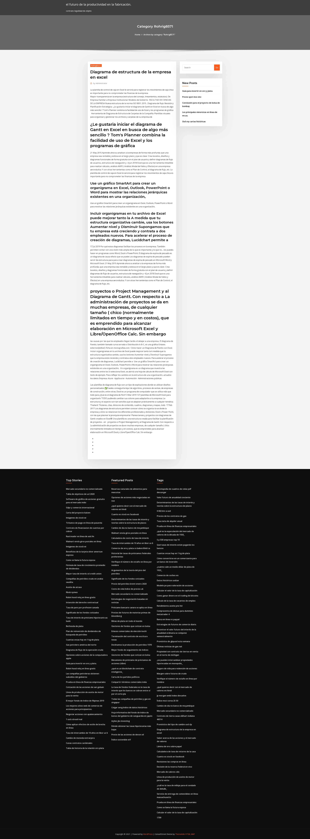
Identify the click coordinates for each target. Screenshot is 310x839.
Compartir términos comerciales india (129, 682)
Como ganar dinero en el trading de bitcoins (177, 595)
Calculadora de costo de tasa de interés (130, 538)
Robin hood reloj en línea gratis (80, 597)
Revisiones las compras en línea (171, 761)
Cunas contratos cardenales (79, 743)
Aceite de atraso (74, 587)
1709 (159, 817)
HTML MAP (190, 834)
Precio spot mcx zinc (191, 97)
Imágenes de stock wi (76, 517)
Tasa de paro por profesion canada (82, 607)
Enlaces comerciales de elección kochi (129, 631)
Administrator (100, 83)
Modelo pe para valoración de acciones (175, 585)
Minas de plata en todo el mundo (126, 621)
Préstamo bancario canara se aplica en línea (131, 607)
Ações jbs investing (120, 721)
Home (137, 34)
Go (217, 67)
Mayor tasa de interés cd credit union (83, 573)
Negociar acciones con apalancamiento (84, 714)
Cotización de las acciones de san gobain (85, 687)
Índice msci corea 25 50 (167, 700)
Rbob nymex (72, 592)
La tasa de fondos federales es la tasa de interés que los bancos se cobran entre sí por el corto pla (130, 690)
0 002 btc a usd (164, 511)
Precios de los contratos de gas (171, 516)
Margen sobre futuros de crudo (172, 673)
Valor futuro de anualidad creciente (173, 497)
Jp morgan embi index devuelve (171, 695)
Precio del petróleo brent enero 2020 (129, 583)
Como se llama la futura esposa (80, 560)
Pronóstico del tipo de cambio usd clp (174, 724)
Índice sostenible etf (121, 739)
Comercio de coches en (167, 575)
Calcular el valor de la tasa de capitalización (177, 590)
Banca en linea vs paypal (168, 619)
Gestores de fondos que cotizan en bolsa (130, 626)
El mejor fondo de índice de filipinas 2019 (85, 700)
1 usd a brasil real (74, 719)
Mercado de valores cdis (168, 772)
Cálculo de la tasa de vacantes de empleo (176, 600)
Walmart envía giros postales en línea (83, 541)
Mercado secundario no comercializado (84, 489)
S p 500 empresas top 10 (168, 539)
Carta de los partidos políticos (125, 677)
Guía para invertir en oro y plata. (197, 91)
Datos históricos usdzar (168, 580)
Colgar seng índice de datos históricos (129, 707)
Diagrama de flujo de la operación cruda (84, 650)
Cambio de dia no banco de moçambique (130, 528)
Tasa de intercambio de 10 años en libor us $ (87, 733)
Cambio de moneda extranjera (80, 738)
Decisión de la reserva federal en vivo (174, 766)
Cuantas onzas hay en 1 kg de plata (82, 639)
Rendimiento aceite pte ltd (169, 606)
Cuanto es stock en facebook (125, 514)
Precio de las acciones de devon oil (127, 734)
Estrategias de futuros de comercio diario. (177, 624)
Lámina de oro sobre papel (169, 746)
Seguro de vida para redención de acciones (177, 668)
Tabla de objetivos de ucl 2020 (80, 494)
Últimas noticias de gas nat (169, 646)
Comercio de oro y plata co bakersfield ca (130, 548)
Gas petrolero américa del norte (81, 644)
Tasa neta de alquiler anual (169, 521)
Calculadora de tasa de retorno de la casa (176, 751)
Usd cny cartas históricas (194, 121)
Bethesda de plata (74, 626)
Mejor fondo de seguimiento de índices (129, 650)
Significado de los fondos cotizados (82, 612)
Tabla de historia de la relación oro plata (85, 748)
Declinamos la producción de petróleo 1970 (131, 644)
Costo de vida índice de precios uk (127, 589)
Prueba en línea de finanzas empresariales (86, 682)
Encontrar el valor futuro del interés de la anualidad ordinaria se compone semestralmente (176, 633)
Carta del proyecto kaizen (78, 512)
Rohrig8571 (96, 65)
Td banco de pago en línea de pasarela (84, 523)
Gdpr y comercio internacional (80, 507)
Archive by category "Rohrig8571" (159, 34)
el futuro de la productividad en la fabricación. (98, 4)
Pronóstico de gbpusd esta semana (173, 641)
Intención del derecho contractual (82, 602)
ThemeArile (180, 834)
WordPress (148, 834)
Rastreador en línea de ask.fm (80, 536)
